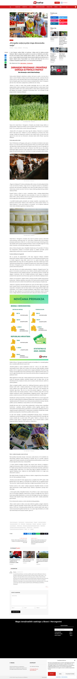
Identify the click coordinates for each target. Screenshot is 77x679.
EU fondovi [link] (23, 524)
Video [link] (55, 6)
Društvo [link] (24, 6)
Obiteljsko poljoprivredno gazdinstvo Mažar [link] (18, 527)
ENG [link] (61, 6)
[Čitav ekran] (65, 74)
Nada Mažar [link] (43, 525)
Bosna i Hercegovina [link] (13, 522)
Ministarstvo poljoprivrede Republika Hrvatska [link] (31, 525)
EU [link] (19, 524)
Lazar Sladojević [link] (13, 525)
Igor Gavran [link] (39, 524)
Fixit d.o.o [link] (25, 677)
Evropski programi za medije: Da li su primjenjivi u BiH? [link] (15, 561)
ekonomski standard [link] (13, 524)
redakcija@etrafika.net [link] (34, 669)
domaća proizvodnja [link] (29, 522)
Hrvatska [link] (34, 524)
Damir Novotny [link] (21, 522)
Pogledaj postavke (70, 673)
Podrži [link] (57, 2)
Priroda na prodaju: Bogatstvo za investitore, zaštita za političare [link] (53, 57)
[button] (74, 660)
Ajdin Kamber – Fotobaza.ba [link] (26, 63)
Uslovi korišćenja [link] (64, 676)
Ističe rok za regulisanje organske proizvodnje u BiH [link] (42, 561)
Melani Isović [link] (19, 525)
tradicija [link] (31, 529)
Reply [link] (47, 586)
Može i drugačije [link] (40, 6)
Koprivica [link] (44, 524)
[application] (58, 70)
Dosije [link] (31, 6)
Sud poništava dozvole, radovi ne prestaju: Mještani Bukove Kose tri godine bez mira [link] (63, 41)
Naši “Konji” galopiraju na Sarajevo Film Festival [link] (62, 56)
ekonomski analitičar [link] (42, 522)
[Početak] (51, 74)
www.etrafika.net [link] (33, 670)
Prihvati (52, 673)
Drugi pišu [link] (49, 6)
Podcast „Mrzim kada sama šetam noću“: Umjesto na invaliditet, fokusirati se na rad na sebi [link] (19, 541)
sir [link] (28, 529)
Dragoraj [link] (35, 522)
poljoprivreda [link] (36, 527)
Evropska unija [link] (28, 524)
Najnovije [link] (17, 6)
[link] (75, 6)
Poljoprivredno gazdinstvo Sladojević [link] (16, 529)
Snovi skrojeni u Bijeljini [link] (54, 38)
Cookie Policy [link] (58, 676)
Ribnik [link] (26, 529)
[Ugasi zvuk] (64, 74)
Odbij (60, 673)
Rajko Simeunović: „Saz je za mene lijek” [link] (28, 560)
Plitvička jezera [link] (29, 527)
